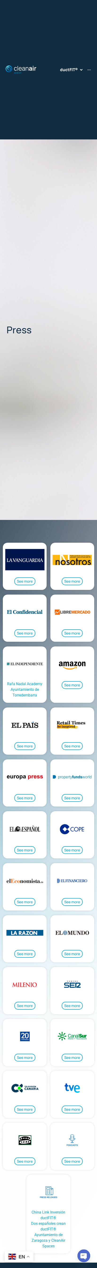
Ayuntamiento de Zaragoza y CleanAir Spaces (48, 1240)
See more (25, 581)
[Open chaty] (83, 1255)
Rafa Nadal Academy (24, 684)
